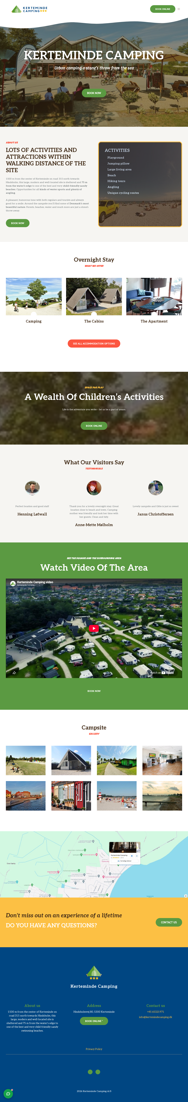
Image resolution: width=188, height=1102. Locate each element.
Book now (94, 691)
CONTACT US (169, 922)
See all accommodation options (94, 343)
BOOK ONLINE (162, 9)
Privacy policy (94, 1049)
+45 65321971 (155, 1011)
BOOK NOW (94, 93)
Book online (94, 425)
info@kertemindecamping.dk (155, 1017)
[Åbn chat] (8, 1093)
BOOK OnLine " (94, 1021)
